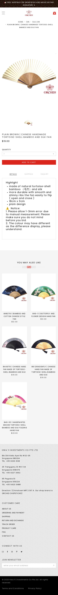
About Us (6, 509)
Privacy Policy (35, 588)
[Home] (29, 13)
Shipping (6, 516)
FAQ (4, 532)
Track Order (8, 524)
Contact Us (8, 536)
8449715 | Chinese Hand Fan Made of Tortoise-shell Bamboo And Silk (14, 369)
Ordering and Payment (13, 513)
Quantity (6, 149)
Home (20, 22)
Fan (28, 22)
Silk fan (36, 22)
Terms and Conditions (13, 588)
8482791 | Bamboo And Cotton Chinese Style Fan (14, 316)
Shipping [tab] (29, 174)
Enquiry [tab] (44, 174)
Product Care (9, 528)
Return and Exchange (13, 520)
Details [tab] (13, 174)
